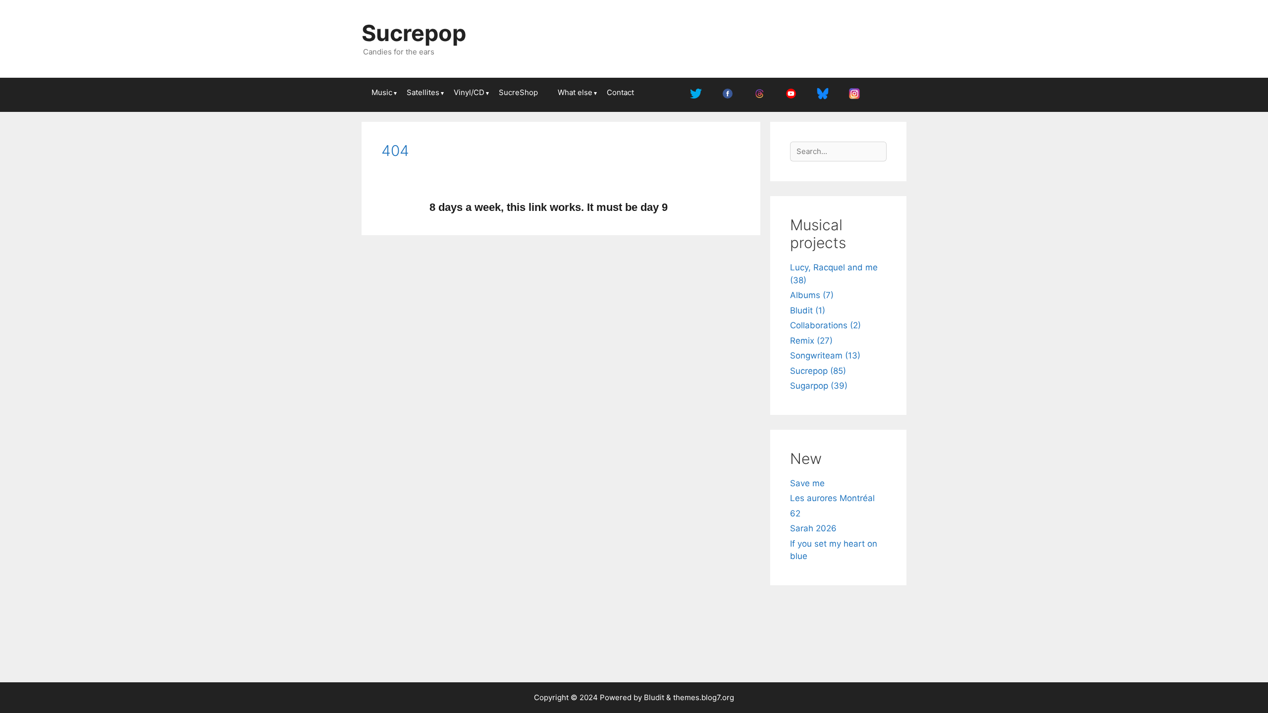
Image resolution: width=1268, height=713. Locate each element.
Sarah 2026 (813, 528)
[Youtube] (791, 95)
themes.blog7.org (703, 697)
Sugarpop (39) (818, 386)
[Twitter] (696, 95)
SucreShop (518, 92)
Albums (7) (812, 295)
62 (795, 513)
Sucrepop (414, 33)
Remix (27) (811, 341)
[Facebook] (727, 95)
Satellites (423, 92)
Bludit (654, 697)
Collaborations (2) (825, 325)
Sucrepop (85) (818, 371)
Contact (620, 92)
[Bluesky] (823, 95)
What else (575, 92)
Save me (807, 483)
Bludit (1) (807, 310)
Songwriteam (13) (825, 355)
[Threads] (759, 95)
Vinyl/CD (469, 92)
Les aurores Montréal (832, 498)
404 (395, 150)
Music (381, 92)
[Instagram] (854, 95)
